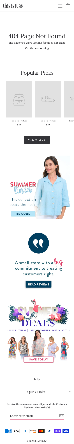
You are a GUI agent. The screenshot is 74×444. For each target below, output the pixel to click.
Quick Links (36, 392)
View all (37, 139)
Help (36, 379)
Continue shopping (37, 48)
